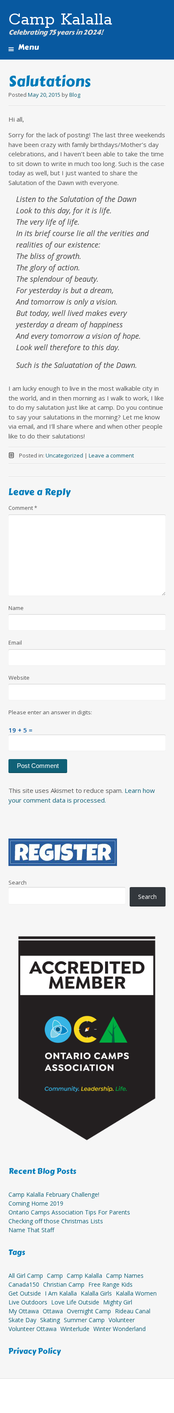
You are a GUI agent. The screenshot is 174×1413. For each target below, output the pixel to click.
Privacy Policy (34, 1351)
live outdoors (27, 1302)
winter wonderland (119, 1329)
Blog (74, 94)
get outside (24, 1293)
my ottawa (23, 1311)
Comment (22, 508)
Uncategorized (64, 455)
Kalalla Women (136, 1293)
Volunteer (122, 1320)
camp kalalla (84, 1275)
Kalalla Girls (96, 1293)
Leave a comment (111, 455)
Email (15, 642)
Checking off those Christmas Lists (55, 1221)
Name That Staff (31, 1230)
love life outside (75, 1302)
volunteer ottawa (32, 1329)
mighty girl (117, 1302)
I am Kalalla (61, 1293)
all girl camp (25, 1275)
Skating (50, 1320)
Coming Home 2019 (35, 1203)
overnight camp (89, 1311)
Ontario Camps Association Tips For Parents (69, 1212)
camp (55, 1275)
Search (17, 882)
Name (16, 608)
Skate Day (22, 1320)
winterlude (75, 1329)
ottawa (53, 1311)
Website (19, 677)
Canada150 (23, 1284)
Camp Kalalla (60, 19)
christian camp (63, 1284)
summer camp (84, 1320)
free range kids (110, 1284)
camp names (125, 1275)
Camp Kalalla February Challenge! (53, 1194)
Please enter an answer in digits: (50, 712)
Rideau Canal (132, 1311)
